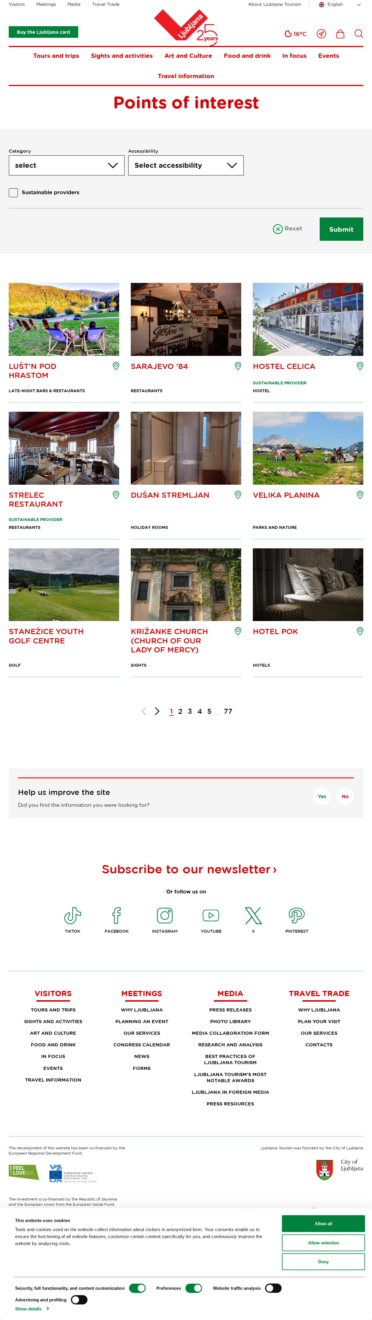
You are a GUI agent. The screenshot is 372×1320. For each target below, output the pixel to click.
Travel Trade (105, 4)
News (141, 1056)
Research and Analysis (230, 1044)
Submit (341, 229)
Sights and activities (122, 55)
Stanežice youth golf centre (46, 636)
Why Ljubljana (142, 1009)
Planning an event (141, 1021)
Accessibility (143, 151)
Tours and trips (56, 55)
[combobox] (341, 4)
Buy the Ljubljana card (43, 32)
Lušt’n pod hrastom (32, 370)
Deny (323, 1261)
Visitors (17, 4)
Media (74, 4)
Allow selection (323, 1242)
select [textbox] (25, 165)
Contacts (318, 1044)
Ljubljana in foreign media (230, 1092)
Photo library (230, 1021)
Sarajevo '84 (159, 366)
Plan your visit (319, 1021)
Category (20, 151)
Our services (142, 1033)
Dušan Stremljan (170, 495)
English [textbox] (335, 4)
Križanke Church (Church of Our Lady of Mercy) (169, 640)
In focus (294, 55)
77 (228, 711)
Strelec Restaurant (36, 499)
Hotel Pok (275, 631)
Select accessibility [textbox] (168, 165)
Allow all (323, 1223)
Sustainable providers (50, 192)
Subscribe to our (186, 868)
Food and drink (247, 55)
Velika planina (286, 495)
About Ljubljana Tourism (274, 4)
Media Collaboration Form (230, 1033)
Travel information (186, 75)
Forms (142, 1068)
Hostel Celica (284, 366)
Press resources (230, 1103)
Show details (28, 1308)
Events (328, 55)
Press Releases (230, 1009)
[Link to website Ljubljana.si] (339, 1170)
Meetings (46, 4)
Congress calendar (141, 1044)
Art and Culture (188, 55)
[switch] (193, 1288)
